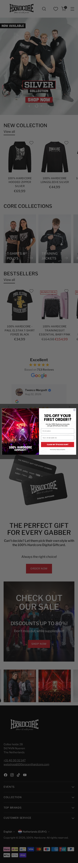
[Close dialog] (74, 410)
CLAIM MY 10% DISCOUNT (57, 444)
